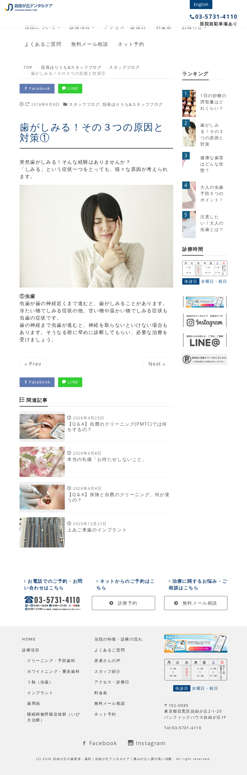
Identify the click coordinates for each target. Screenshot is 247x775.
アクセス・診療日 (112, 682)
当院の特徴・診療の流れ (118, 639)
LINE (72, 88)
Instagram (150, 743)
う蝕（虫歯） (40, 682)
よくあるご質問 (42, 44)
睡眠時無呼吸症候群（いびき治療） (53, 717)
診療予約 (127, 603)
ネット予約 (131, 44)
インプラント (40, 692)
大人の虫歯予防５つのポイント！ (212, 193)
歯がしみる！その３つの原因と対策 (212, 134)
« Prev (33, 364)
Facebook (39, 88)
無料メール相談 (89, 44)
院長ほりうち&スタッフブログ (133, 104)
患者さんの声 (107, 660)
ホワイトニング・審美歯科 (53, 671)
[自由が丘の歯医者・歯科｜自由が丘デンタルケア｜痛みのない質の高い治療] (28, 6)
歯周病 (33, 703)
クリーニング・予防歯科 (51, 660)
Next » (157, 364)
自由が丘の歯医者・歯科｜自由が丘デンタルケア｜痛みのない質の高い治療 (113, 759)
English (201, 4)
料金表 (101, 692)
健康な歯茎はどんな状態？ (212, 164)
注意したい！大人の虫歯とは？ (212, 223)
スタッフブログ (84, 104)
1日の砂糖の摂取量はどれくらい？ (213, 102)
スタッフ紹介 (107, 671)
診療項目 (30, 650)
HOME (29, 639)
